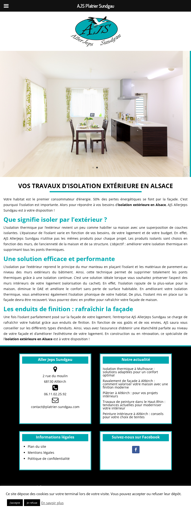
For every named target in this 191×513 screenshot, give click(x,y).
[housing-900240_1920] (95, 175)
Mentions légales (41, 452)
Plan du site (37, 446)
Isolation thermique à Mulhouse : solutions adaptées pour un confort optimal (130, 371)
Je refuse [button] (32, 502)
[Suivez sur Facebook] (136, 449)
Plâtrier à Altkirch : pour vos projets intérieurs (130, 394)
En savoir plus (52, 503)
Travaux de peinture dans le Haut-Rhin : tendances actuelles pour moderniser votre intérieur (134, 404)
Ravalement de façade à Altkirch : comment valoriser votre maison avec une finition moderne (135, 384)
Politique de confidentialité (49, 458)
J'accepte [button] (15, 502)
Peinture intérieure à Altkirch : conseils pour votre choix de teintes (133, 415)
